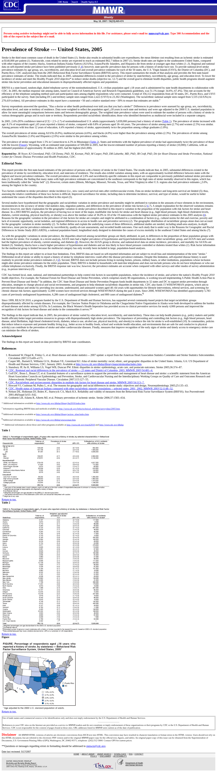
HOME (76, 754)
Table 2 (94, 141)
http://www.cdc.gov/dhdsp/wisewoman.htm (56, 420)
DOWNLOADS (120, 754)
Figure (22, 144)
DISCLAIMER (105, 756)
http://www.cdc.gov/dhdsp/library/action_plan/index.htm (62, 414)
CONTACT (138, 754)
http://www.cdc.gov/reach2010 (81, 424)
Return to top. (9, 499)
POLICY (93, 756)
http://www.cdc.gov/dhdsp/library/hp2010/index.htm (60, 403)
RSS (130, 754)
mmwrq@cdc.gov (159, 33)
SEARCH (104, 754)
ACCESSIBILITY (120, 756)
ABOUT (88, 754)
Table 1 (167, 121)
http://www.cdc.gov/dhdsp (111, 424)
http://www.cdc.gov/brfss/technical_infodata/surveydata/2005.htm (89, 409)
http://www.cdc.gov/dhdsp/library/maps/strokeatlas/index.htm (108, 364)
